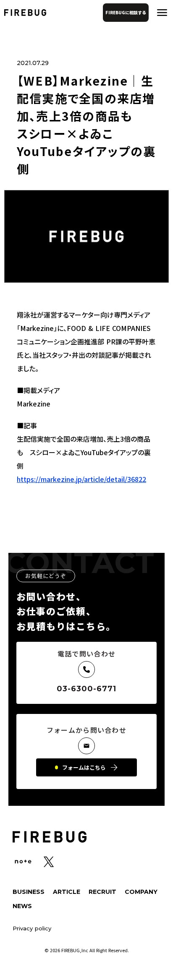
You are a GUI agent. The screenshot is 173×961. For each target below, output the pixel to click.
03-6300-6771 (87, 688)
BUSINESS (29, 892)
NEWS (22, 906)
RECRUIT (102, 892)
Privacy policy (32, 928)
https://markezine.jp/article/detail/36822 (81, 479)
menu (162, 12)
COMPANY (141, 892)
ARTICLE (66, 892)
